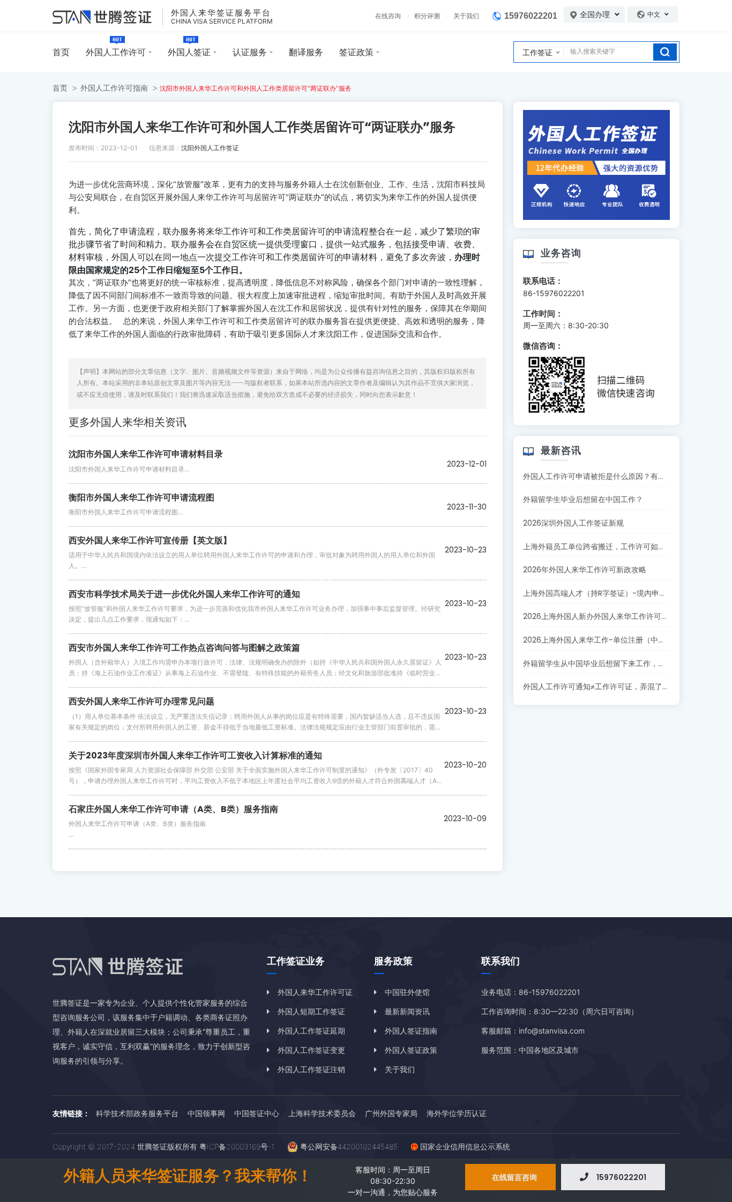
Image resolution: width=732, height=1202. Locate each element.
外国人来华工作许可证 (315, 992)
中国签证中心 (256, 1113)
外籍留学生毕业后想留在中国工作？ (583, 499)
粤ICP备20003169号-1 (236, 1146)
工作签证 (537, 52)
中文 (654, 14)
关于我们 (466, 16)
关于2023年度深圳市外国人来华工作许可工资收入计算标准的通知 (195, 755)
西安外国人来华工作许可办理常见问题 (141, 701)
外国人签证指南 (411, 1030)
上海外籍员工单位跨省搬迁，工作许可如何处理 (602, 546)
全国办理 (596, 14)
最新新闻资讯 (407, 1011)
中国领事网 (206, 1113)
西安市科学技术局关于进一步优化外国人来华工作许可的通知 (184, 594)
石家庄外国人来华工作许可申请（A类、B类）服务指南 (173, 809)
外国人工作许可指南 (114, 87)
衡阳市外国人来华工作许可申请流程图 (141, 497)
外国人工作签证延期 (311, 1030)
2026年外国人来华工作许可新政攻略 (584, 569)
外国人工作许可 (116, 52)
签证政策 (356, 52)
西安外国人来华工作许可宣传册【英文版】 (150, 540)
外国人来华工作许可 (209, 197)
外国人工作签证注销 (311, 1069)
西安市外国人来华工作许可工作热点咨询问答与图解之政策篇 (184, 648)
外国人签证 (189, 52)
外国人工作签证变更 (311, 1049)
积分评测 (427, 16)
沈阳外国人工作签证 (210, 148)
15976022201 (530, 15)
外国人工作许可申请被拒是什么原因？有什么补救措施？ (617, 476)
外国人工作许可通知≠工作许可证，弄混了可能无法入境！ (619, 686)
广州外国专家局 (391, 1113)
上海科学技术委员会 (322, 1113)
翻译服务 (306, 52)
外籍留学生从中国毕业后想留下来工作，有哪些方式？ (613, 663)
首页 (61, 52)
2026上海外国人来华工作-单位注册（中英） (598, 640)
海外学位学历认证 (457, 1113)
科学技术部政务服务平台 (137, 1113)
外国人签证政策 (411, 1049)
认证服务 (250, 52)
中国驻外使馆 (407, 992)
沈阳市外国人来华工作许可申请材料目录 (146, 454)
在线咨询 (388, 16)
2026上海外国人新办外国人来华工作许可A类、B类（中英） (623, 616)
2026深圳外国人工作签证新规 (573, 523)
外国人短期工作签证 (311, 1011)
